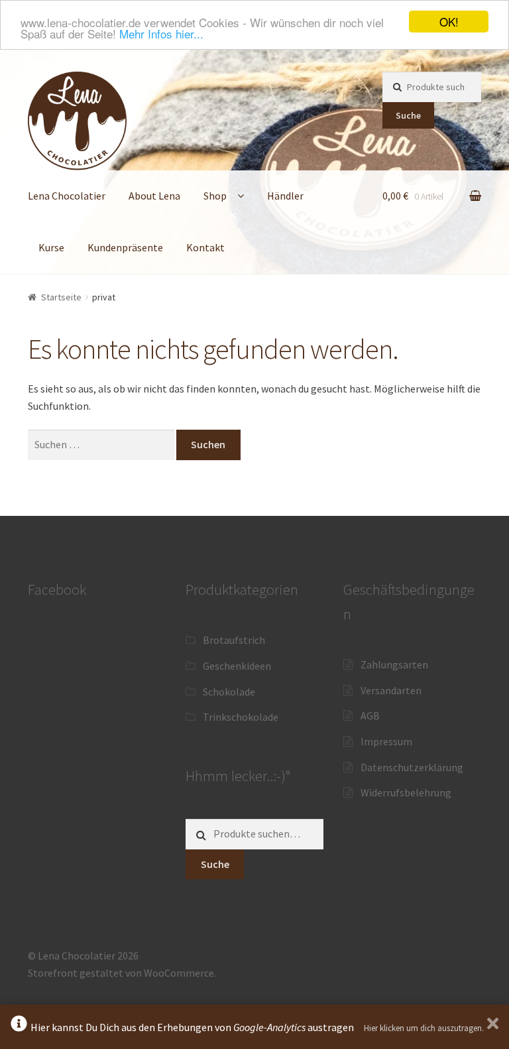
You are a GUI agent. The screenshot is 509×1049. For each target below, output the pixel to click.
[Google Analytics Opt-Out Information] (19, 1026)
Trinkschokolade (240, 716)
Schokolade (229, 691)
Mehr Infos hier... (161, 33)
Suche (408, 115)
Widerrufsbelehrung (406, 792)
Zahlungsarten (394, 664)
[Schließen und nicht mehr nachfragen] (492, 1026)
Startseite (61, 297)
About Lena (154, 195)
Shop (215, 195)
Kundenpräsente (125, 247)
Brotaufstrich (234, 640)
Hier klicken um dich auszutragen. (424, 1028)
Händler (285, 195)
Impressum (386, 741)
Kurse (51, 247)
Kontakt (205, 247)
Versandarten (391, 690)
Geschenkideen (237, 665)
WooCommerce (179, 972)
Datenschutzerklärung (412, 767)
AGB (370, 715)
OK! (449, 21)
